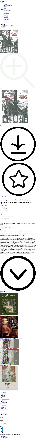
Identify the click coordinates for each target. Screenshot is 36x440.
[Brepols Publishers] (5, 2)
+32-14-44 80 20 (3, 423)
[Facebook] (2, 428)
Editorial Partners (6, 13)
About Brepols (4, 408)
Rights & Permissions (7, 18)
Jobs (4, 20)
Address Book (6, 16)
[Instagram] (2, 431)
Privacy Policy (4, 436)
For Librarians (6, 15)
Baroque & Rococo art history (6, 227)
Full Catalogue (6, 4)
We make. (5, 435)
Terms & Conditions (5, 437)
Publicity (5, 8)
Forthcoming (4, 394)
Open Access (6, 11)
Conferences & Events (7, 22)
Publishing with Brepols (7, 10)
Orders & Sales (6, 14)
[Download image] (18, 161)
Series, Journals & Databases (8, 5)
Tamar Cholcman (3, 205)
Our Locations (6, 17)
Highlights (5, 7)
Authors (3, 9)
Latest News (5, 21)
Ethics (5, 12)
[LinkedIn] (2, 432)
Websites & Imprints (6, 19)
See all (1, 292)
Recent (5, 6)
